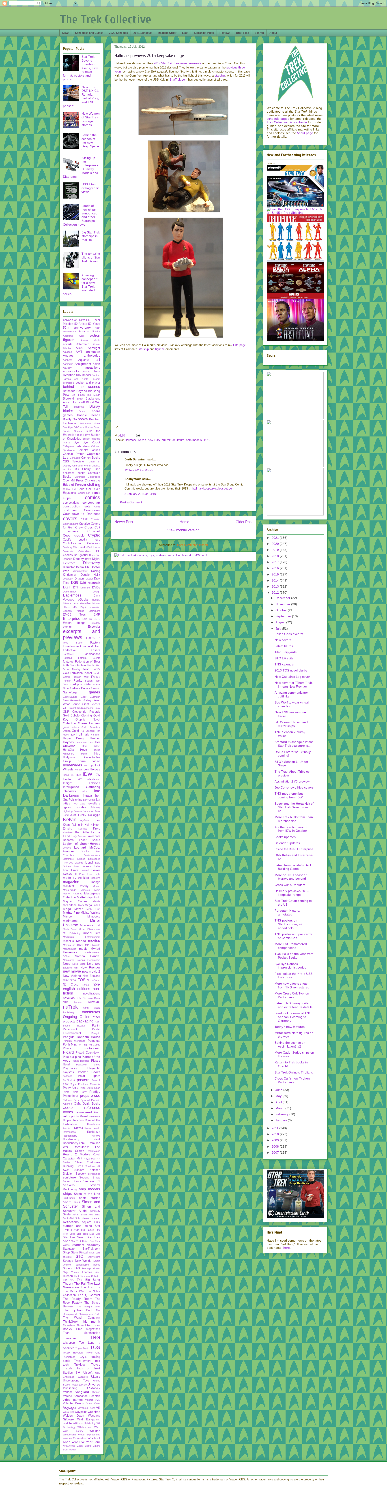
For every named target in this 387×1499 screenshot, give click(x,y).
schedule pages (278, 118)
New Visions (72, 975)
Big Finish (78, 394)
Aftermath (82, 344)
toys (83, 1356)
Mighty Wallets (90, 912)
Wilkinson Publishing (84, 1423)
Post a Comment (131, 502)
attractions (92, 367)
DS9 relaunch (90, 582)
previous (231, 67)
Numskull (94, 1002)
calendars (83, 446)
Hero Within (91, 746)
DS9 (74, 582)
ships (67, 1193)
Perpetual (94, 1040)
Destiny (78, 558)
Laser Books (89, 840)
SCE (66, 1170)
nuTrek (166, 440)
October (281, 610)
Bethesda (69, 391)
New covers (283, 640)
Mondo (81, 941)
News (65, 32)
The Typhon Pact (77, 1310)
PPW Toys (69, 1084)
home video (89, 761)
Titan (88, 1325)
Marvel (96, 886)
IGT (79, 779)
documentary (80, 571)
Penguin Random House (81, 1037)
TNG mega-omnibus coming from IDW (289, 795)
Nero (90, 963)
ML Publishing (71, 933)
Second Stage (89, 1177)
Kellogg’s (94, 815)
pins (78, 1056)
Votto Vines (93, 1403)
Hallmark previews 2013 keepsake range (292, 892)
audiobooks (71, 371)
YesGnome (69, 1445)
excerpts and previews (81, 634)
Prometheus (71, 1095)
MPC (87, 945)
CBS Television (74, 461)
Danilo (82, 547)
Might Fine (93, 909)
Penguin (95, 1033)
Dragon (79, 578)
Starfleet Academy (86, 1245)
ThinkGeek (70, 1321)
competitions (71, 502)
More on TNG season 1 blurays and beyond (291, 877)
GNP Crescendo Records (81, 711)
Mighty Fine (71, 912)
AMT (79, 351)
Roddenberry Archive (81, 1135)
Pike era (68, 1056)
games (94, 692)
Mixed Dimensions (89, 929)
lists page (239, 345)
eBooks (83, 599)
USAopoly (93, 1388)
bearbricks (69, 382)
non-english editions (81, 986)
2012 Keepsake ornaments (177, 63)
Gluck (97, 708)
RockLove (93, 1131)
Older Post (244, 522)
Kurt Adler (82, 832)
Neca (66, 963)
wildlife (67, 1423)
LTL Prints (80, 874)
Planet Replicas (81, 1060)
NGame (96, 980)
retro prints (71, 1116)
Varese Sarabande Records (81, 1396)
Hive (97, 753)
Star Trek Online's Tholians (294, 1072)
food (86, 669)
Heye (83, 749)
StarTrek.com (178, 79)
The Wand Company (81, 1317)
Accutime (68, 335)
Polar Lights (89, 1076)
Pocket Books (89, 1072)
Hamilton (95, 734)
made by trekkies (76, 877)
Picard (68, 1052)
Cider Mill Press (73, 480)
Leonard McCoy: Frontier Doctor (81, 849)
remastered (83, 1112)
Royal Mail (90, 1158)
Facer (79, 642)
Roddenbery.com (74, 1143)
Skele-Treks (71, 1214)
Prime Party (79, 1092)
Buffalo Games (72, 431)
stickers (67, 1256)
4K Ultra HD (82, 320)
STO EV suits (284, 658)
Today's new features (290, 1027)
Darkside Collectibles (77, 551)
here (286, 1247)
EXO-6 (90, 638)
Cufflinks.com (72, 543)
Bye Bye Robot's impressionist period (290, 965)
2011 (275, 1128)
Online (85, 1017)
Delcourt (67, 559)
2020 (276, 543)
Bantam (96, 375)
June (279, 1090)
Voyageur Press (86, 1408)
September (283, 616)
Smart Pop (86, 1214)
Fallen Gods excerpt (289, 634)
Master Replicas (72, 893)
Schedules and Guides (89, 32)
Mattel (81, 897)
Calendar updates (287, 843)
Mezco (78, 909)
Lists (185, 32)
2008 (276, 1146)
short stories (89, 1198)
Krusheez (68, 832)
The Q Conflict (89, 1295)
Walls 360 (68, 1412)
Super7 (67, 1268)
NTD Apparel (72, 1002)
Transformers (82, 1360)
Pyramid (85, 1100)
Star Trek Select (74, 1237)
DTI (75, 587)
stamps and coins (77, 1225)
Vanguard (82, 1392)
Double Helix (90, 574)
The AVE (68, 1280)
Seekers (69, 1185)
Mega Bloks (92, 905)
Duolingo (85, 587)
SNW (97, 1214)
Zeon (80, 1445)
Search (259, 32)
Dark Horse (93, 547)
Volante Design (73, 1403)
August (280, 622)
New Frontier (90, 967)
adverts (68, 344)
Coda (80, 489)
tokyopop (69, 1342)
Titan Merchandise (81, 1332)
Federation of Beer (87, 661)
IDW (87, 774)
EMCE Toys (74, 614)
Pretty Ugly (70, 1087)
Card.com (75, 457)
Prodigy (94, 1091)
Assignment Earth (87, 364)
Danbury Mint (70, 547)
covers (70, 518)
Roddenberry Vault (81, 1139)
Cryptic (94, 535)
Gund (75, 730)
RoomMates (93, 1151)
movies (94, 941)
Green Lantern (89, 723)
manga (95, 882)
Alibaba (67, 348)
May (278, 1096)
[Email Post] (138, 435)
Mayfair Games (75, 901)
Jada (82, 803)
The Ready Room (77, 1298)
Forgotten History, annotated (287, 912)
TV (77, 1372)
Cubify (67, 539)
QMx (77, 1103)
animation (93, 351)
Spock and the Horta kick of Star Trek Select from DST (294, 807)
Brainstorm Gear (90, 423)
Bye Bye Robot (87, 442)
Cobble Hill (69, 489)
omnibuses (91, 1012)
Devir (88, 559)
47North (68, 320)
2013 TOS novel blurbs (291, 670)
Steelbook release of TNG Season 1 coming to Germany (293, 1016)
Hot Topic (89, 765)
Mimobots (93, 916)
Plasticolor (81, 1064)
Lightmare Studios (74, 858)
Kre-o (96, 828)
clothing (93, 484)
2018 (276, 556)
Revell (84, 1116)
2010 (276, 1134)
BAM (78, 375)
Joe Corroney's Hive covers (294, 787)
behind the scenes (81, 387)
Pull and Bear (71, 1100)
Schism (79, 1170)
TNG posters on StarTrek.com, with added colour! (289, 924)
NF (88, 980)
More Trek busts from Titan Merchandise (294, 819)
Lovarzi (85, 870)
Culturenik (93, 543)
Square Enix (91, 1222)
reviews (94, 1116)
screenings (94, 1173)
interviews (69, 791)
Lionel (89, 862)
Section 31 (91, 1181)
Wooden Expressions (75, 1438)
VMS (97, 1399)
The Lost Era (90, 1287)
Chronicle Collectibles (87, 476)
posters (83, 1080)
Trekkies (80, 1364)
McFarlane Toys (73, 905)
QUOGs (68, 1108)
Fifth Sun (69, 665)
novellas (69, 998)
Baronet (96, 379)
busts (66, 442)
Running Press (73, 1166)
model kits (91, 933)
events (67, 626)
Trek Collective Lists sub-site (287, 122)
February (282, 1114)
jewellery (94, 803)
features (68, 661)
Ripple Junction (73, 1120)
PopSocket (69, 1080)
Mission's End (90, 925)
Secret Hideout (72, 1181)
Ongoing (70, 1017)
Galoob (95, 688)
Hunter (78, 769)
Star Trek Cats (83, 1230)
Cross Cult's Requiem (290, 885)
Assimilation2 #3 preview (292, 781)
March (280, 1108)
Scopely (80, 1173)
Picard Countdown (88, 1052)
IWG (75, 803)
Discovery (91, 563)
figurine (160, 349)
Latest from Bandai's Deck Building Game (293, 867)
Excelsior (94, 626)
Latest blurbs (284, 646)
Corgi (97, 506)
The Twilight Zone (88, 1306)
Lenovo (67, 847)
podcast (67, 1076)
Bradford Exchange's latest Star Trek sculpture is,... (294, 743)
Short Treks (71, 1202)
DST (66, 587)
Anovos (68, 355)
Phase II (70, 1048)
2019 (276, 550)
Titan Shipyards (286, 652)
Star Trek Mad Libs (88, 1233)
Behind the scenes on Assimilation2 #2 (290, 1044)
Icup (78, 774)
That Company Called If (87, 1276)
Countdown (92, 510)
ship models (194, 440)
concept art (91, 502)
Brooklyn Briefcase (73, 427)
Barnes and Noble (75, 379)
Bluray (94, 406)
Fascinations (92, 654)
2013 (276, 586)
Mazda (96, 901)
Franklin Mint (80, 677)
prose (95, 1095)
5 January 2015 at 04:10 (140, 494)
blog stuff (78, 402)
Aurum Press (91, 371)
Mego (67, 909)
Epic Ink (87, 619)
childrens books (74, 473)
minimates (70, 920)
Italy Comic (89, 799)
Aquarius (84, 359)
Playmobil (93, 1068)
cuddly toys (89, 539)
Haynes (68, 742)
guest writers (71, 727)
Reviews (224, 32)
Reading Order (167, 32)
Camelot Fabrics (88, 450)
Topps (78, 1348)
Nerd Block (79, 963)
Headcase (81, 742)
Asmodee (68, 364)
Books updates (285, 837)
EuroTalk (95, 623)
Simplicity (95, 1211)
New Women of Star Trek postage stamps (91, 119)
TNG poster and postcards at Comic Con (293, 936)
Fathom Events (89, 657)
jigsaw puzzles (74, 807)
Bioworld (68, 398)
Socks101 (68, 1218)
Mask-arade (69, 890)
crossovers (70, 531)
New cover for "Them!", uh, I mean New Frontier (294, 684)
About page (305, 133)
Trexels (68, 1368)
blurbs (68, 411)
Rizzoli (78, 1128)
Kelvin (142, 440)
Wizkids (94, 1431)
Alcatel (96, 344)
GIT (65, 708)
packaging (84, 1021)
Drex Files (242, 32)
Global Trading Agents (81, 708)
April (279, 1102)
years (118, 71)
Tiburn (80, 1325)
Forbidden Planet (81, 673)
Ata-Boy (67, 367)
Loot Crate (70, 870)
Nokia (85, 984)
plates (97, 1064)
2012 (276, 592)
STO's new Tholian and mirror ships (291, 724)
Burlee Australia (91, 438)
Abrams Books (89, 331)
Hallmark (130, 440)
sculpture (178, 440)
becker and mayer (88, 382)
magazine (71, 882)
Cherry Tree (91, 469)
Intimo (85, 791)
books (83, 419)
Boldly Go (70, 419)
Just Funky (78, 815)
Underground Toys (76, 1380)
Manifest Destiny (75, 886)
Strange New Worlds (77, 1260)
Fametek (88, 646)
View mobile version (183, 530)
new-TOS (154, 440)
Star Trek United (80, 1241)
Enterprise (71, 618)
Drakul (89, 578)
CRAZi (84, 519)
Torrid (86, 1348)
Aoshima (67, 360)
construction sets (76, 506)
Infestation (93, 779)
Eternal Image (74, 622)
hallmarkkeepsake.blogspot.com (213, 488)
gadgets (76, 684)
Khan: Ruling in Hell (76, 824)
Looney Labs (91, 866)
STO (79, 1256)
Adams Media (90, 340)
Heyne (96, 749)
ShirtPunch (69, 1198)
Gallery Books (80, 688)
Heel (90, 742)
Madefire (95, 878)
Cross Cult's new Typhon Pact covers (292, 1080)
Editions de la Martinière (76, 603)
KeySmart (85, 820)
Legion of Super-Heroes (81, 843)
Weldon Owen (73, 1415)
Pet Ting (82, 1044)
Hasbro (95, 738)
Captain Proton (73, 453)
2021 (276, 537)
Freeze (95, 676)
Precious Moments (89, 1084)
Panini (96, 1025)
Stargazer (69, 1248)
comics (92, 497)
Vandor (67, 1392)
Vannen (96, 1392)
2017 (276, 562)
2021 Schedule (142, 32)
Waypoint (81, 1411)
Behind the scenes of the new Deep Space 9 (90, 142)
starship (220, 75)
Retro (97, 1112)
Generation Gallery (80, 700)
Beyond (81, 391)
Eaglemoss (72, 595)
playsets (68, 1072)
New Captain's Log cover (292, 676)
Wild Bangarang (88, 1419)
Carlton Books (90, 457)
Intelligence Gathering (81, 787)
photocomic (92, 1048)
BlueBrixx (78, 406)
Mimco (67, 916)
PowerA (96, 1080)
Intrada (87, 795)
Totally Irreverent (73, 1352)
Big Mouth (93, 394)
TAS (77, 1268)
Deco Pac (94, 555)
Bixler (80, 398)
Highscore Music (75, 753)
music (83, 948)
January (281, 1120)
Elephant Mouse (73, 610)
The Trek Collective (105, 19)
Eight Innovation (90, 607)
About (273, 32)
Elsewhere (94, 610)
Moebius (68, 941)
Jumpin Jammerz (83, 811)
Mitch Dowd (70, 929)
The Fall (80, 1283)
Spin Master (82, 1218)
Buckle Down (92, 427)
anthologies (92, 355)
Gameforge (70, 692)
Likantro (79, 862)
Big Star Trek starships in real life (91, 236)
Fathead (67, 657)
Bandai (86, 375)
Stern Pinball (79, 1252)
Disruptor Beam (73, 567)
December (283, 598)
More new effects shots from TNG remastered (292, 985)
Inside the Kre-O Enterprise (294, 849)
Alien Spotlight (88, 348)
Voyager (70, 1407)
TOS (207, 440)
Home (184, 522)
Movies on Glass (73, 945)
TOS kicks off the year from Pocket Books (294, 955)
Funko (77, 680)
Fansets (94, 650)
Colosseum (84, 493)
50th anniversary (77, 327)
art (98, 359)
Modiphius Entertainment (81, 937)
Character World (81, 465)
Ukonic (95, 1376)
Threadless (69, 1325)
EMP (97, 614)
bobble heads (88, 415)
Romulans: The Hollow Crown (81, 1149)
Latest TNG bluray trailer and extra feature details (293, 1005)
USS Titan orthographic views (90, 188)
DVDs (96, 587)
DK (87, 567)
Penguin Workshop (74, 1040)
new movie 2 (91, 971)
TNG (95, 1337)
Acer (81, 335)
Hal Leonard (88, 730)
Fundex (67, 680)
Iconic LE (68, 775)
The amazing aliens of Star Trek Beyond (91, 257)
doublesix (68, 578)
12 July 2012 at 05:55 (139, 470)
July (278, 628)
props (84, 1095)
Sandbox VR (92, 1166)
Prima (66, 1092)
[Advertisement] (171, 421)
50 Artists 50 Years (87, 323)
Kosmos (82, 828)
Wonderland (69, 1434)
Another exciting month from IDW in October (291, 829)
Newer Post (123, 522)
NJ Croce (70, 984)
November (283, 604)
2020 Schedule (118, 32)
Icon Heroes (91, 769)
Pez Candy (94, 1044)
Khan (96, 820)
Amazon (67, 352)
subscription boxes (88, 1264)
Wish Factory (73, 1431)
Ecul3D (96, 599)
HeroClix (68, 749)
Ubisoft (87, 1372)
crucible (79, 535)
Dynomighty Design (81, 591)
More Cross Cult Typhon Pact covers (292, 995)
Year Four (93, 1442)
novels (80, 998)
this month (91, 1321)
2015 (276, 574)
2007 (276, 1152)
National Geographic (88, 960)
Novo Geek (94, 998)
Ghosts (95, 704)
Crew (79, 527)
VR (98, 1407)
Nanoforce (68, 960)
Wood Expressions (89, 1434)
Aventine (69, 375)
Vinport (89, 1399)
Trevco (95, 1364)
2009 (276, 1140)
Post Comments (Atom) (192, 545)
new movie (72, 971)
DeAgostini (81, 555)
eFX (75, 607)
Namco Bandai (87, 956)
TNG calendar (285, 664)
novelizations (91, 993)
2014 (276, 580)
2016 (276, 568)
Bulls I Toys (83, 435)
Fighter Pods (85, 665)
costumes (70, 510)
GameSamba (70, 696)
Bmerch (83, 411)
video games (73, 1399)
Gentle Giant (80, 704)
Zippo (88, 1445)
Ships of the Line (87, 1193)
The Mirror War (73, 1291)
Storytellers (94, 1256)
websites (94, 1411)
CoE (89, 489)
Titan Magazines (88, 1329)
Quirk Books (91, 1103)
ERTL (97, 619)
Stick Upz (94, 1252)
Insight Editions (81, 783)
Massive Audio (90, 890)
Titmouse (69, 1338)
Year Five (78, 1442)
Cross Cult (92, 527)
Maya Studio (93, 897)
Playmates (70, 1068)
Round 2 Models (76, 1154)
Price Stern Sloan (90, 1087)
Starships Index (204, 32)
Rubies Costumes (87, 1162)
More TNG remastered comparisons (291, 945)
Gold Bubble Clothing (77, 715)
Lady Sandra (78, 836)
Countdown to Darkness (81, 513)
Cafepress (68, 446)
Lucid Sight (93, 874)
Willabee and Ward (88, 1427)
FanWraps (68, 654)
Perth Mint (70, 1044)
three (241, 67)
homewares (72, 765)
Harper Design (74, 738)
